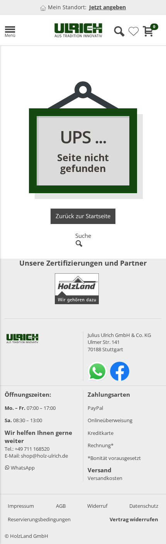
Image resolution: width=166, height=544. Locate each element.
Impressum (21, 505)
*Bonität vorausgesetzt (114, 458)
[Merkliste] (133, 32)
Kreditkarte (100, 432)
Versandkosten (105, 478)
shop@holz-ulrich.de (44, 455)
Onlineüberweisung (110, 420)
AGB (61, 505)
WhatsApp (22, 467)
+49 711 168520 (32, 448)
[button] (23, 30)
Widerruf (97, 505)
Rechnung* (100, 445)
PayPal (95, 407)
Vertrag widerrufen (134, 519)
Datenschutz (143, 505)
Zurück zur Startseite (83, 216)
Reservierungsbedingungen (39, 519)
